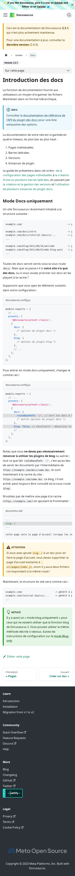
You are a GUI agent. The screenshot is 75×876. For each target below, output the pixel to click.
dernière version (17, 44)
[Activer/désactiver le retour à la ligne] (62, 224)
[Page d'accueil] (6, 55)
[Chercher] (69, 15)
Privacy (7, 816)
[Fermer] (72, 5)
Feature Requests (14, 738)
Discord (8, 743)
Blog (6, 769)
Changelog (10, 775)
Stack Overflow (13, 732)
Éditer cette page (18, 656)
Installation (10, 707)
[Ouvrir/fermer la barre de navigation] (5, 15)
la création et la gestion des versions (27, 184)
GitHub (58, 2)
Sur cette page (14, 70)
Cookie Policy (11, 827)
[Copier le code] (68, 224)
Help (6, 749)
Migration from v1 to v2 (18, 712)
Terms (7, 822)
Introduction (11, 701)
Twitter (41, 6)
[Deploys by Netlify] (13, 797)
